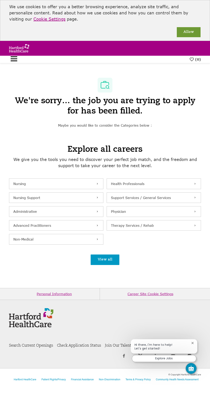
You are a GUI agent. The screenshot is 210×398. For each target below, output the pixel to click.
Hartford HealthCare (25, 379)
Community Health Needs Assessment (177, 379)
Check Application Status (79, 345)
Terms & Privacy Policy (138, 379)
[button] (105, 260)
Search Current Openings (31, 345)
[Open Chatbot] (191, 368)
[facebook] (124, 358)
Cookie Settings (49, 18)
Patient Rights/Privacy (53, 379)
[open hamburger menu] (14, 59)
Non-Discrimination (109, 379)
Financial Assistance (82, 379)
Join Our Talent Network (126, 345)
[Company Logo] (19, 48)
